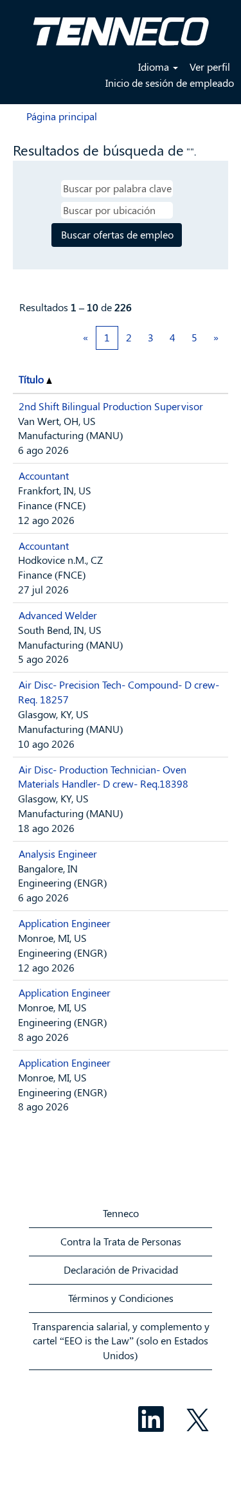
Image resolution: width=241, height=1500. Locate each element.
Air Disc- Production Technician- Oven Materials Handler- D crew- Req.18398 (103, 777)
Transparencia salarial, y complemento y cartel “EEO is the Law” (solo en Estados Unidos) (121, 1340)
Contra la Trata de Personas (120, 1241)
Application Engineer (65, 923)
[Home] (120, 26)
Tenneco (121, 1213)
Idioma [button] (155, 66)
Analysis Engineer (58, 853)
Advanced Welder (58, 615)
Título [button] (32, 379)
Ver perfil (210, 66)
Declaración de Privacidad (121, 1269)
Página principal (61, 116)
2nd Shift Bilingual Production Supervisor (111, 406)
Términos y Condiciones (121, 1298)
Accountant (44, 475)
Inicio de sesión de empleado (169, 82)
